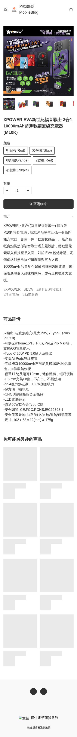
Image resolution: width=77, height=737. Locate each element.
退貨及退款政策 (41, 727)
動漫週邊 (31, 294)
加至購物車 (38, 204)
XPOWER (13, 289)
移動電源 (12, 294)
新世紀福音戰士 (50, 289)
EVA (29, 289)
